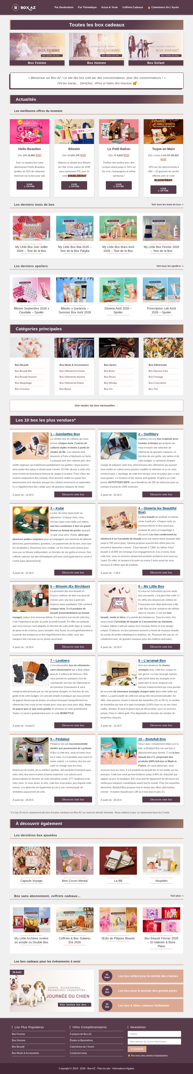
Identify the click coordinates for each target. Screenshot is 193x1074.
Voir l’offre (29, 185)
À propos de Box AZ (81, 1034)
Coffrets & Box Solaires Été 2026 (74, 940)
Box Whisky (110, 383)
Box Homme (96, 63)
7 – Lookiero (60, 660)
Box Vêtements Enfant (72, 383)
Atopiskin (161, 880)
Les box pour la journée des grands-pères (141, 990)
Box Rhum (109, 377)
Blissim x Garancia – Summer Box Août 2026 (75, 310)
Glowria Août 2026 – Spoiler (118, 310)
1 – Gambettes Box (65, 434)
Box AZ (91, 1068)
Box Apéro (110, 365)
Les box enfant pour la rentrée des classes (141, 976)
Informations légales (123, 1068)
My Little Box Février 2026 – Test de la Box (161, 248)
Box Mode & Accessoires (74, 365)
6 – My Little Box (151, 586)
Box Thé (153, 389)
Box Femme (37, 63)
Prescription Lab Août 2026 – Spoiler (161, 310)
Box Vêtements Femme (72, 371)
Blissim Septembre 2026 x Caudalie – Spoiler (31, 310)
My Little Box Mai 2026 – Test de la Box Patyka (75, 248)
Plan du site (103, 1068)
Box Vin (108, 389)
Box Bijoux (65, 389)
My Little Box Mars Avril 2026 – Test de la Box (118, 248)
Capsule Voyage (31, 880)
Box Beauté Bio (23, 371)
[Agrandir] (45, 123)
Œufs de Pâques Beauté (118, 938)
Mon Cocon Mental (75, 880)
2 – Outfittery (148, 434)
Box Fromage (156, 377)
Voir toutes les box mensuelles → (96, 405)
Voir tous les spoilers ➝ (170, 266)
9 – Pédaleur (60, 739)
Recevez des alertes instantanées (149, 1055)
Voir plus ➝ (177, 895)
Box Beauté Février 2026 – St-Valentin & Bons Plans (161, 942)
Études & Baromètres (81, 1040)
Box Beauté (21, 365)
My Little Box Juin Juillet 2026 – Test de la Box (31, 248)
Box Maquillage (23, 383)
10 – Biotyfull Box (152, 739)
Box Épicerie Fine (158, 371)
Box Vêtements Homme (72, 377)
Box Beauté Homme (26, 377)
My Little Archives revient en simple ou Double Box (31, 940)
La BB (118, 880)
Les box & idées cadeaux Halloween (137, 1005)
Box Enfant (156, 63)
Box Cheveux (22, 389)
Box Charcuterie (157, 383)
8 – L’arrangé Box (152, 660)
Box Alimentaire (158, 365)
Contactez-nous (78, 1053)
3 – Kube (57, 508)
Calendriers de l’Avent (82, 1046)
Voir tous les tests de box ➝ (167, 204)
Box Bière (109, 371)
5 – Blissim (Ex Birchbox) (70, 586)
